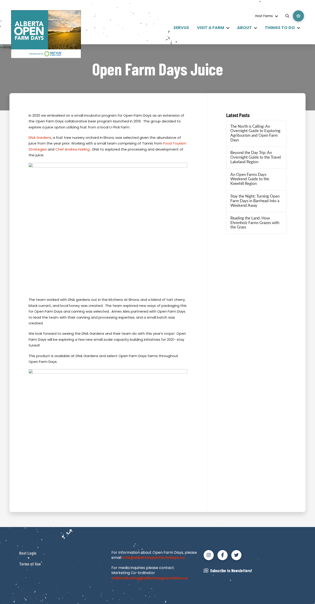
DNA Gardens (40, 137)
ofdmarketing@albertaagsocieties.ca (149, 578)
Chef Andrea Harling (72, 149)
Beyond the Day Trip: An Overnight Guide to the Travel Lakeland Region (255, 157)
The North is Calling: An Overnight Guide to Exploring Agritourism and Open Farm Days (255, 133)
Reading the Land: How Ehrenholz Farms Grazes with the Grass (254, 222)
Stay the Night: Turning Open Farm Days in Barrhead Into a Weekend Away (254, 201)
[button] (287, 15)
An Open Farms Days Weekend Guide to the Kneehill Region (249, 179)
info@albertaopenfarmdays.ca (153, 557)
